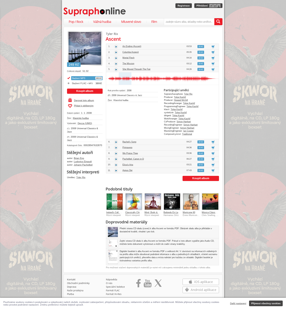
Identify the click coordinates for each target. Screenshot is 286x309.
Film (154, 21)
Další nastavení (238, 303)
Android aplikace (203, 289)
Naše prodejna (75, 290)
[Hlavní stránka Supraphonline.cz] (95, 12)
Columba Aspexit (130, 52)
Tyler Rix (80, 177)
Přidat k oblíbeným (84, 105)
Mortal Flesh (128, 57)
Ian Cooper (188, 131)
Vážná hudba (102, 21)
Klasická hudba (81, 118)
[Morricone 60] (191, 201)
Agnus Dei (127, 170)
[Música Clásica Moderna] (210, 201)
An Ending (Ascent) (131, 46)
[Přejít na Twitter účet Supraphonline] (158, 284)
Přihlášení (202, 5)
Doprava (71, 286)
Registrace (184, 5)
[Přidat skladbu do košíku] (213, 47)
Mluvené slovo (131, 21)
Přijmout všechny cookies (266, 303)
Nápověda (111, 279)
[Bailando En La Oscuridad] (172, 201)
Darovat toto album (84, 100)
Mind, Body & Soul (153, 212)
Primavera (127, 147)
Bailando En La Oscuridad (176, 212)
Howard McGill (181, 100)
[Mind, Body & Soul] (153, 201)
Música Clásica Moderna (213, 212)
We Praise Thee (130, 153)
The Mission (128, 63)
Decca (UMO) (85, 123)
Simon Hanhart (184, 121)
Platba (70, 294)
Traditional (187, 134)
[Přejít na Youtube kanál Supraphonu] (147, 284)
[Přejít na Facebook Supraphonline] (138, 284)
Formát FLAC (113, 290)
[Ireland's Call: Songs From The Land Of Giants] (114, 201)
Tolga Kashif (180, 97)
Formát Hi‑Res (113, 294)
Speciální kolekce (115, 286)
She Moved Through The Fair (136, 69)
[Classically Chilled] (134, 201)
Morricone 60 (189, 212)
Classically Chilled (134, 212)
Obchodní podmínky (78, 283)
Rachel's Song (129, 142)
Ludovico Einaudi (83, 161)
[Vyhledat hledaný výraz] (218, 21)
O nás (109, 283)
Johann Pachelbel (83, 164)
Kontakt (71, 279)
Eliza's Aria (127, 164)
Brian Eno (79, 158)
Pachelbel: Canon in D (133, 159)
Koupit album (84, 91)
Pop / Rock (76, 21)
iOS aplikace (203, 282)
